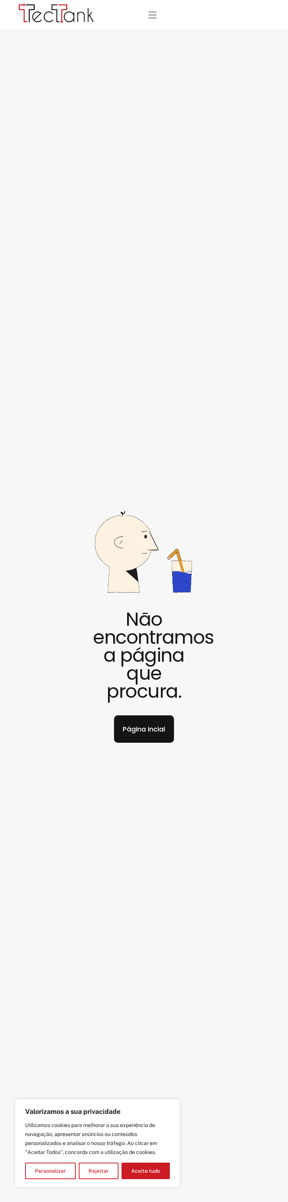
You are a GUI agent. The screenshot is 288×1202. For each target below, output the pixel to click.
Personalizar (50, 1171)
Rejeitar (98, 1171)
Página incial (144, 729)
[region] (97, 1143)
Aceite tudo (145, 1171)
